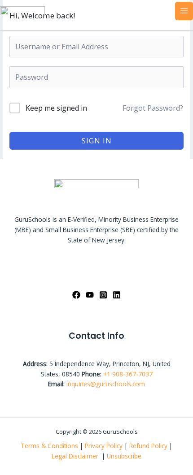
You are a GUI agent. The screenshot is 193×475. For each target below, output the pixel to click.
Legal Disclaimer (76, 456)
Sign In (97, 141)
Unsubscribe (124, 456)
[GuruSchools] (22, 10)
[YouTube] (90, 295)
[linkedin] (117, 295)
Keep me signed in (56, 108)
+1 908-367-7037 (128, 374)
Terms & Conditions (49, 445)
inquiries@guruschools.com (105, 384)
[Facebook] (76, 295)
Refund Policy (149, 445)
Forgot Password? (153, 108)
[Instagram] (103, 295)
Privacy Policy (104, 445)
